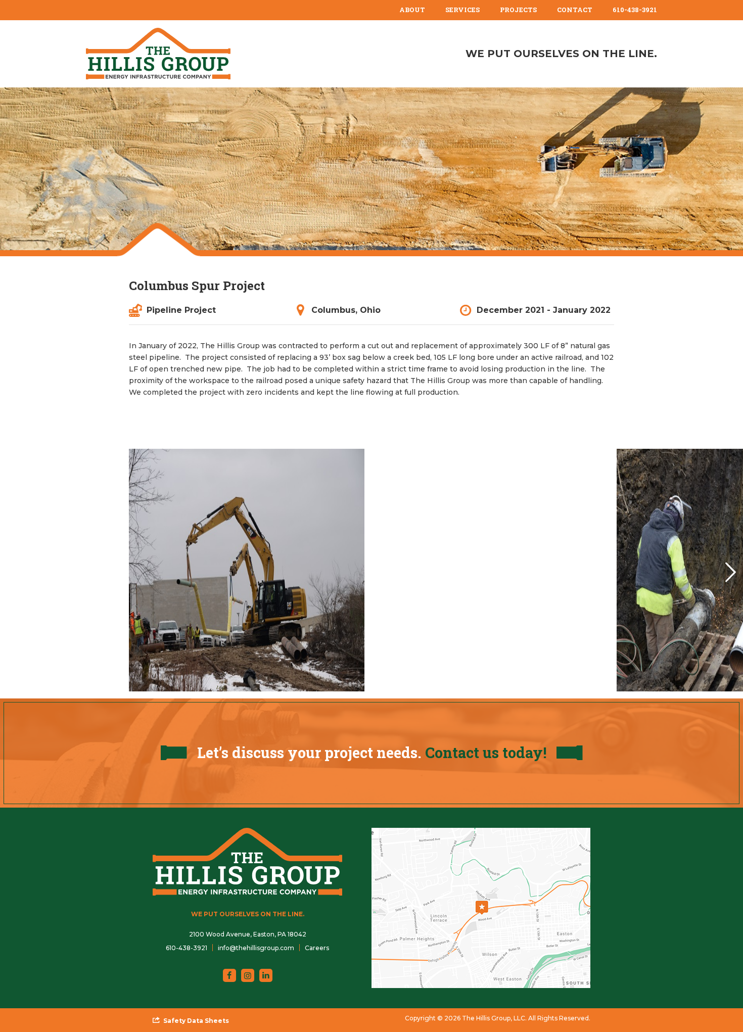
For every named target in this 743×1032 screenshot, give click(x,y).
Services (462, 9)
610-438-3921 (635, 9)
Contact (574, 9)
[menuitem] (412, 10)
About (412, 9)
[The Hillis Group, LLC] (158, 53)
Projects (518, 9)
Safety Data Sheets (196, 1020)
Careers (317, 948)
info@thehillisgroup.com (256, 948)
